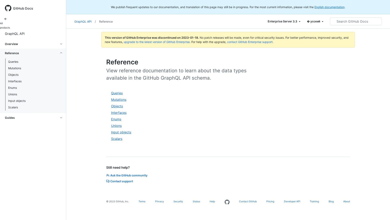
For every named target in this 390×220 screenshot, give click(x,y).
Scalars (13, 107)
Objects (13, 74)
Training (314, 201)
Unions (12, 94)
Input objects (17, 100)
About (346, 201)
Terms (142, 201)
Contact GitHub (248, 201)
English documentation (329, 7)
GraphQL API (15, 34)
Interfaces (15, 81)
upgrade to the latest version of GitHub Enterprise (157, 42)
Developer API (292, 201)
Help (212, 201)
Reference (106, 21)
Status (196, 201)
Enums (12, 87)
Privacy (159, 201)
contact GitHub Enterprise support (250, 42)
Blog (331, 201)
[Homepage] (227, 202)
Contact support (121, 181)
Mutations (14, 68)
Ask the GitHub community (128, 175)
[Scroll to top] (381, 211)
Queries (13, 61)
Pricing (270, 201)
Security (178, 201)
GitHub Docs (23, 8)
